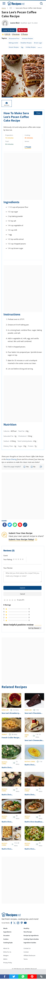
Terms (26, 959)
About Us (6, 948)
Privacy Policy (7, 963)
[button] (41, 976)
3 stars (18, 559)
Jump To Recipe (9, 30)
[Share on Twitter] (10, 525)
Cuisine (5, 939)
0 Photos (24, 34)
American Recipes (27, 38)
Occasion (6, 935)
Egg (22, 47)
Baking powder (13, 43)
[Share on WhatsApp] (15, 525)
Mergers (6, 955)
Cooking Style (8, 943)
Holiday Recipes (31, 47)
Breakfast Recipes (26, 43)
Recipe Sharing (11, 459)
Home (4, 8)
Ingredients (7, 932)
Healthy (26, 928)
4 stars (20, 559)
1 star (14, 559)
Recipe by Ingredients (31, 935)
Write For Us (7, 952)
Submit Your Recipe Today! (21, 539)
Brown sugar (38, 43)
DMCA (5, 959)
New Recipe (28, 932)
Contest (26, 952)
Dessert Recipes (14, 47)
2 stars (16, 559)
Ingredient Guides (30, 943)
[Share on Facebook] (4, 525)
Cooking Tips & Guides (31, 939)
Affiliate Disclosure (29, 955)
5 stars (23, 559)
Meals (5, 928)
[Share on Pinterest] (22, 30)
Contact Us (27, 948)
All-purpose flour (14, 38)
